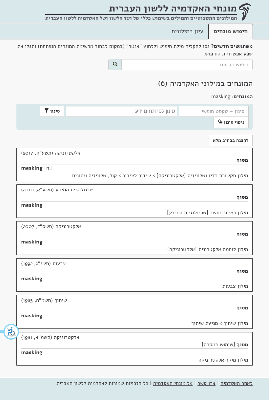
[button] (10, 332)
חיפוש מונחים (231, 31)
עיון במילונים (187, 31)
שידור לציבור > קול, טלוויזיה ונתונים (111, 175)
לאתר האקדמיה (236, 383)
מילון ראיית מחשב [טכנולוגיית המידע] (207, 212)
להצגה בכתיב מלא (230, 140)
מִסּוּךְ (242, 160)
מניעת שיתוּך (204, 323)
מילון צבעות (235, 286)
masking (32, 168)
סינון (54, 111)
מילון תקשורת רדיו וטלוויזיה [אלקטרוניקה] (202, 175)
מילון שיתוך (235, 323)
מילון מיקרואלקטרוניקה (223, 360)
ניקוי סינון (233, 122)
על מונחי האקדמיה (173, 383)
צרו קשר (206, 383)
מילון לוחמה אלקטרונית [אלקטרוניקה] (207, 249)
